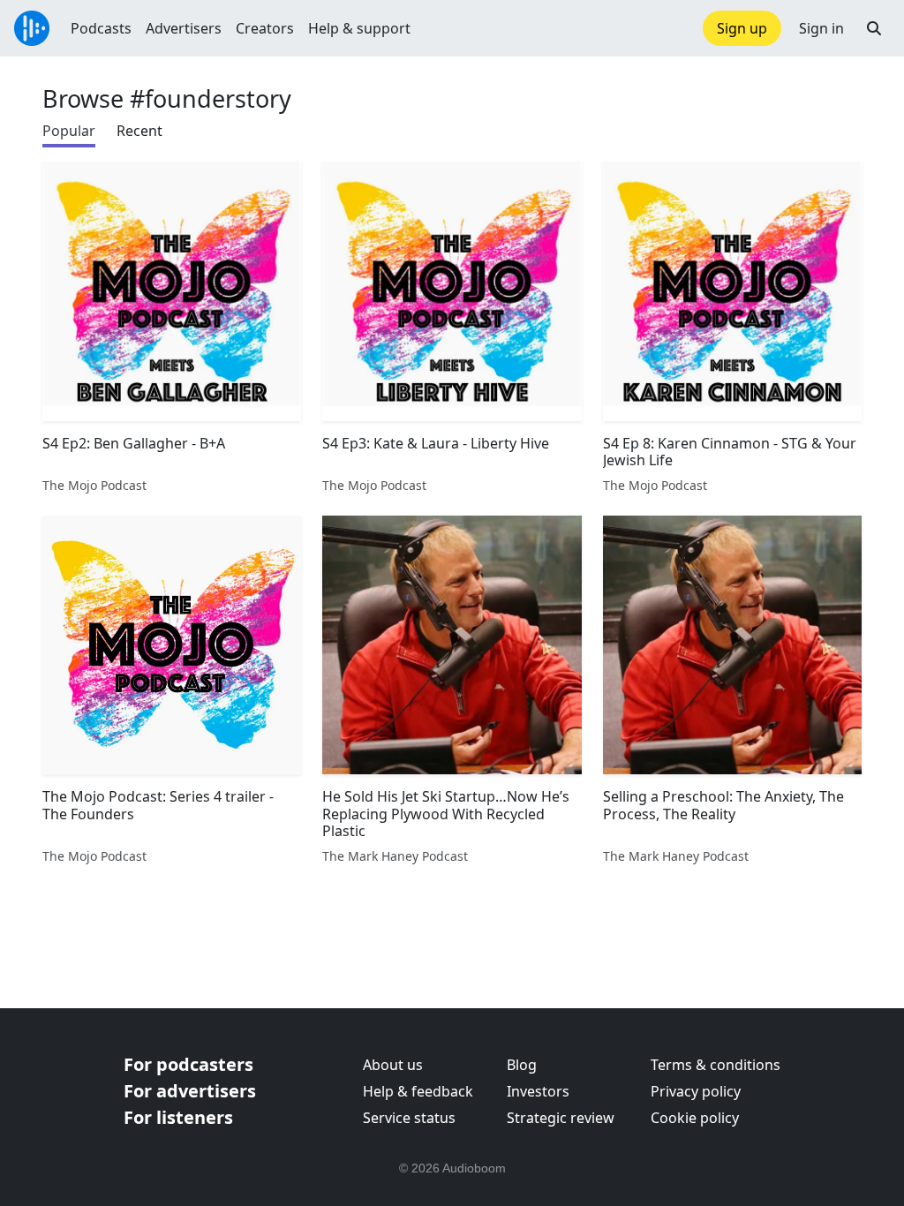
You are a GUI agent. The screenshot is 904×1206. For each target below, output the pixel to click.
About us (393, 1064)
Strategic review (560, 1117)
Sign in (821, 28)
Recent (139, 130)
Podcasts (101, 28)
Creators (265, 28)
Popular (68, 130)
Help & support (359, 28)
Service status (409, 1117)
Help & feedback (418, 1091)
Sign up (742, 28)
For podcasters (188, 1064)
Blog (522, 1064)
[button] (874, 28)
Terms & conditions (715, 1064)
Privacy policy (696, 1091)
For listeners (178, 1117)
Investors (538, 1091)
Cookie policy (695, 1117)
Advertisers (184, 28)
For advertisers (190, 1091)
